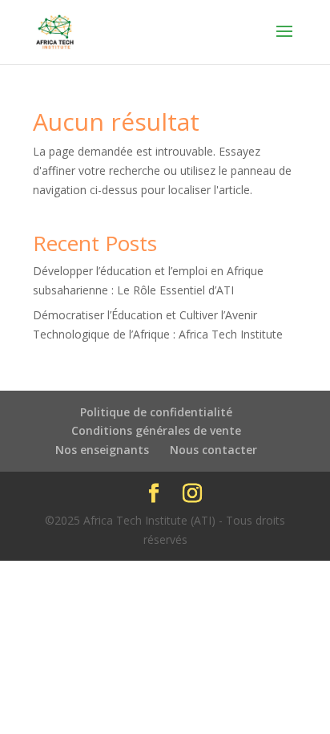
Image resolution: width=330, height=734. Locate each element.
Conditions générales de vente (156, 430)
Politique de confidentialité (156, 412)
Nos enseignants (102, 449)
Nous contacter (213, 449)
